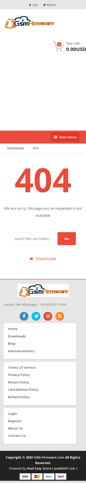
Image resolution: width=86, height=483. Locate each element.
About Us (15, 428)
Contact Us (17, 435)
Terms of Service (22, 367)
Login (35, 4)
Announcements (21, 351)
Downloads (15, 148)
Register (51, 4)
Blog (11, 343)
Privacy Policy (19, 374)
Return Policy (18, 382)
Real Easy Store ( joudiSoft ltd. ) (52, 468)
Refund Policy (19, 397)
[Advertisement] (43, 91)
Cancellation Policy (23, 389)
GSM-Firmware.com (49, 457)
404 (35, 148)
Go (66, 238)
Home (13, 328)
